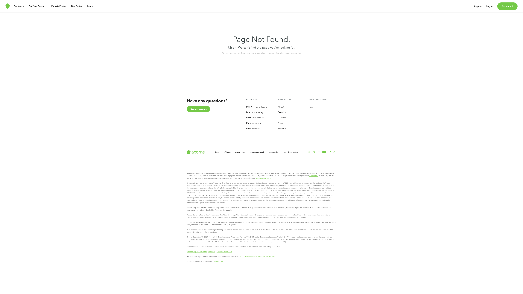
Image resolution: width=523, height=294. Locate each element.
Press (280, 123)
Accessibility (218, 261)
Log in (489, 6)
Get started (507, 6)
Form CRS (211, 252)
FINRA (311, 176)
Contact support (198, 109)
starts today (254, 112)
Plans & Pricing (58, 6)
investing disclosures (263, 178)
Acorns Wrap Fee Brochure (197, 252)
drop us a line (259, 53)
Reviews (282, 128)
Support (478, 6)
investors (253, 123)
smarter (252, 128)
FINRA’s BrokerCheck (224, 252)
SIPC (316, 176)
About (281, 106)
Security (282, 112)
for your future (256, 106)
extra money (255, 117)
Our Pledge (77, 6)
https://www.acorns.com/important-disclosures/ (257, 257)
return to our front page (240, 53)
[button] (335, 152)
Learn (90, 6)
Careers (282, 117)
